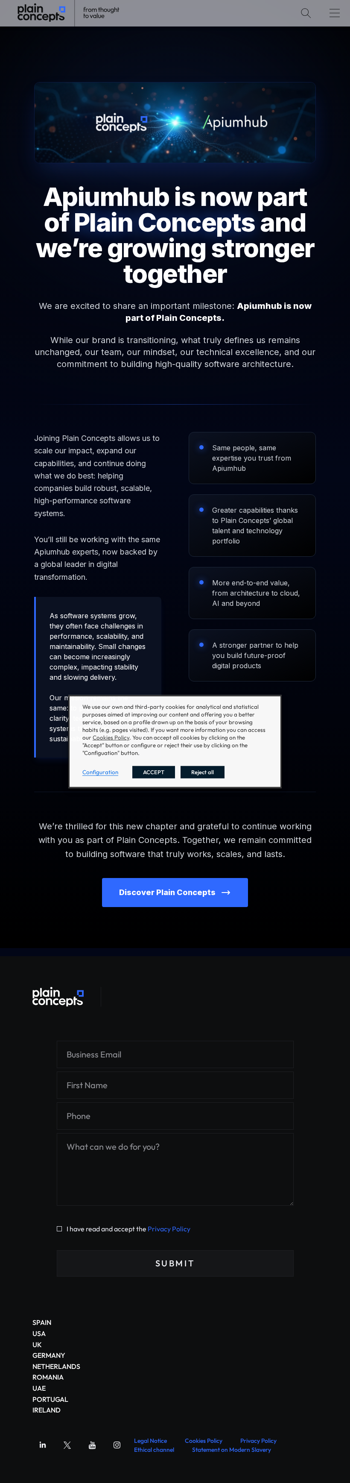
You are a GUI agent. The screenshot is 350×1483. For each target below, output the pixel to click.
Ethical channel (154, 1450)
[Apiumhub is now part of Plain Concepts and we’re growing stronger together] (58, 997)
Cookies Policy (203, 1441)
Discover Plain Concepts (167, 892)
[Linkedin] (42, 1445)
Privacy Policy (169, 1229)
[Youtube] (92, 1445)
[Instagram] (117, 1445)
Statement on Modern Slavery (231, 1450)
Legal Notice (150, 1441)
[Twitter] (67, 1445)
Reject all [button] (202, 772)
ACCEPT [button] (153, 772)
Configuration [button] (100, 772)
